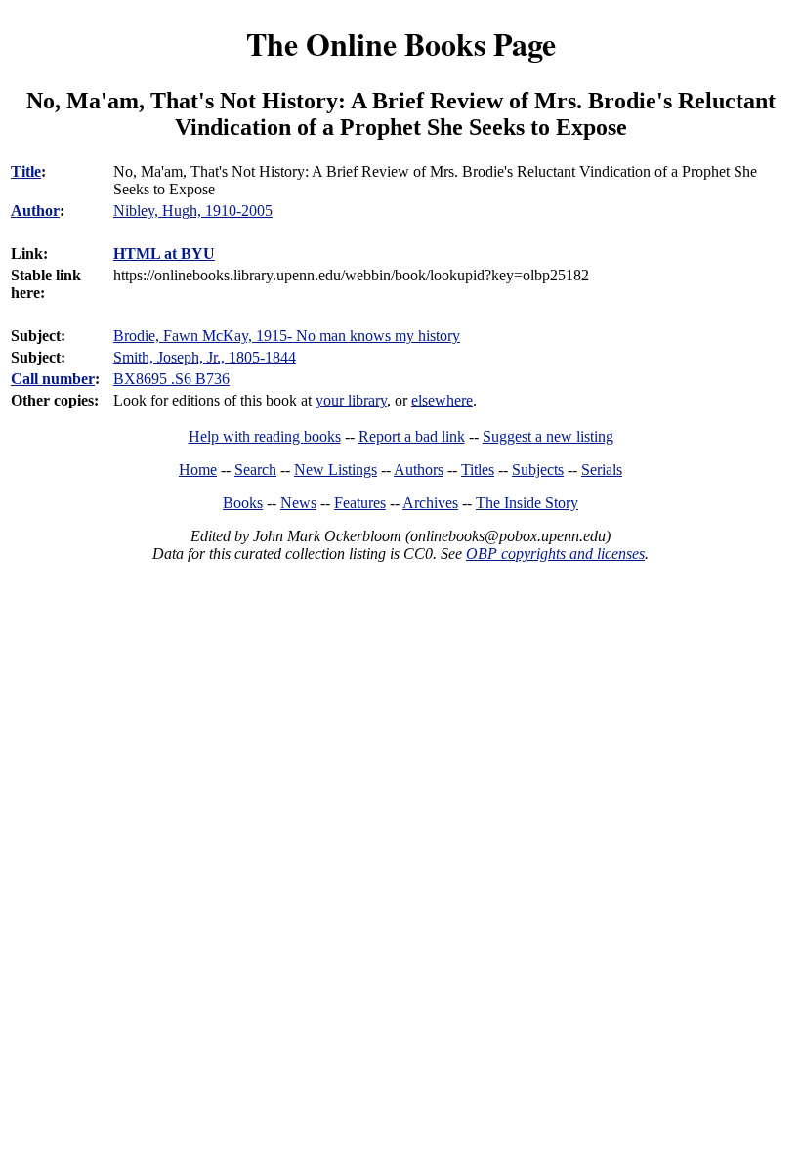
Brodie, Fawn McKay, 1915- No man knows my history (286, 335)
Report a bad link (411, 436)
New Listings (335, 469)
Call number (53, 378)
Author (35, 210)
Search (255, 469)
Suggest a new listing (548, 436)
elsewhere (442, 400)
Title (26, 171)
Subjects (538, 469)
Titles (477, 469)
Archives (430, 502)
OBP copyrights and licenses (555, 553)
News (298, 502)
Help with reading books (265, 436)
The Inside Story (527, 502)
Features (360, 502)
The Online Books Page (401, 43)
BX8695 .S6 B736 (171, 378)
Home (198, 469)
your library (351, 400)
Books (243, 502)
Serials (601, 469)
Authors (418, 469)
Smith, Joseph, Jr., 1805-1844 (204, 357)
